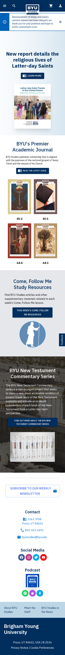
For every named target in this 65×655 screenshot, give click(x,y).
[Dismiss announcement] (61, 22)
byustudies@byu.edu (34, 537)
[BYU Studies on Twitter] (36, 557)
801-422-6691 (34, 530)
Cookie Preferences (42, 647)
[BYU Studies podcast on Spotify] (25, 593)
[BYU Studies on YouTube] (43, 557)
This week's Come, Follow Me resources (32, 312)
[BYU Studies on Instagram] (29, 557)
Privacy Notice (19, 647)
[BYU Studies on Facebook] (21, 557)
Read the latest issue (34, 171)
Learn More (35, 75)
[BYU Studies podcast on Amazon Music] (39, 593)
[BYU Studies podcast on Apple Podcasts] (32, 593)
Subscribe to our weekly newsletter (30, 491)
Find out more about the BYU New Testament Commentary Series (32, 422)
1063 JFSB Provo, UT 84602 (32, 521)
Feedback (62, 340)
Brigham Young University (21, 629)
